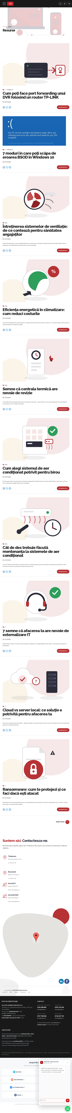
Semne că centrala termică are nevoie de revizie (30, 391)
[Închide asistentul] (67, 1062)
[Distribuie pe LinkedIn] (10, 107)
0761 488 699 (41, 1007)
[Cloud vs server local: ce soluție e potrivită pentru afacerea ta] (36, 681)
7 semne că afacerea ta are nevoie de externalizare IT (36, 632)
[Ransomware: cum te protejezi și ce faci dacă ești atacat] (36, 760)
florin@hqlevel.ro (59, 1018)
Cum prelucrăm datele (64, 1103)
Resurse (16, 992)
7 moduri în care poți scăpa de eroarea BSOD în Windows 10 (29, 155)
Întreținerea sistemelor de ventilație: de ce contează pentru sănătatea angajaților (35, 230)
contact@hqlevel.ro (55, 1022)
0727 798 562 (15, 897)
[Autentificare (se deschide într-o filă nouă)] (65, 4)
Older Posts (60, 822)
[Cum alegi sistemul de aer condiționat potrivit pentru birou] (36, 439)
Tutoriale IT (9, 89)
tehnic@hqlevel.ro (59, 1009)
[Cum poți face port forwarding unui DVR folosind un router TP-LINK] (36, 64)
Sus (29, 992)
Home (10, 27)
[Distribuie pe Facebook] (4, 107)
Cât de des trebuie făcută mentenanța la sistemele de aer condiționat (31, 551)
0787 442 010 (59, 1007)
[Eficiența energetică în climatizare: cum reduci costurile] (36, 280)
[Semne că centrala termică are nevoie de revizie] (36, 360)
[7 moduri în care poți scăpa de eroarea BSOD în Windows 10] (36, 131)
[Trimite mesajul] (67, 1100)
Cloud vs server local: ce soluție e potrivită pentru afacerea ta (32, 712)
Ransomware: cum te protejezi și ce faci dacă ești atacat (34, 791)
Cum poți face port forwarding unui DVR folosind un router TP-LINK (34, 95)
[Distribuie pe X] (7, 107)
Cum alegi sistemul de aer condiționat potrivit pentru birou (31, 470)
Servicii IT (5, 992)
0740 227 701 (15, 886)
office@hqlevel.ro (15, 889)
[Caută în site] (60, 4)
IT (5, 89)
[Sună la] (69, 4)
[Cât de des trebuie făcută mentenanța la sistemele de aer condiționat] (36, 518)
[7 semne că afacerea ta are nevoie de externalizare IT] (36, 602)
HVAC (6, 223)
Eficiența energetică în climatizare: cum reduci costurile (34, 311)
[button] (36, 937)
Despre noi (23, 992)
